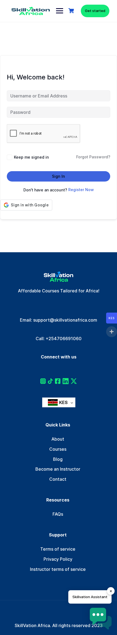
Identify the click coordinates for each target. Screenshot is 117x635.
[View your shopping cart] (71, 10)
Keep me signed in (31, 157)
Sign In (58, 176)
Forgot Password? (93, 157)
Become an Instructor (57, 469)
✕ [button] (110, 591)
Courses (57, 449)
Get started (95, 10)
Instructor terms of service (58, 569)
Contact (57, 479)
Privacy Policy (58, 559)
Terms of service (57, 549)
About (57, 439)
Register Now (81, 190)
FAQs (58, 514)
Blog (58, 459)
